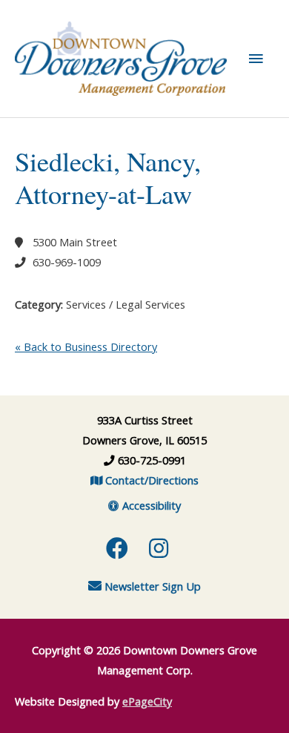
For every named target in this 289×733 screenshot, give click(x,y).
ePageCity (147, 701)
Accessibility (150, 505)
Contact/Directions (150, 480)
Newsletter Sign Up (151, 586)
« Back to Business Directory (86, 346)
